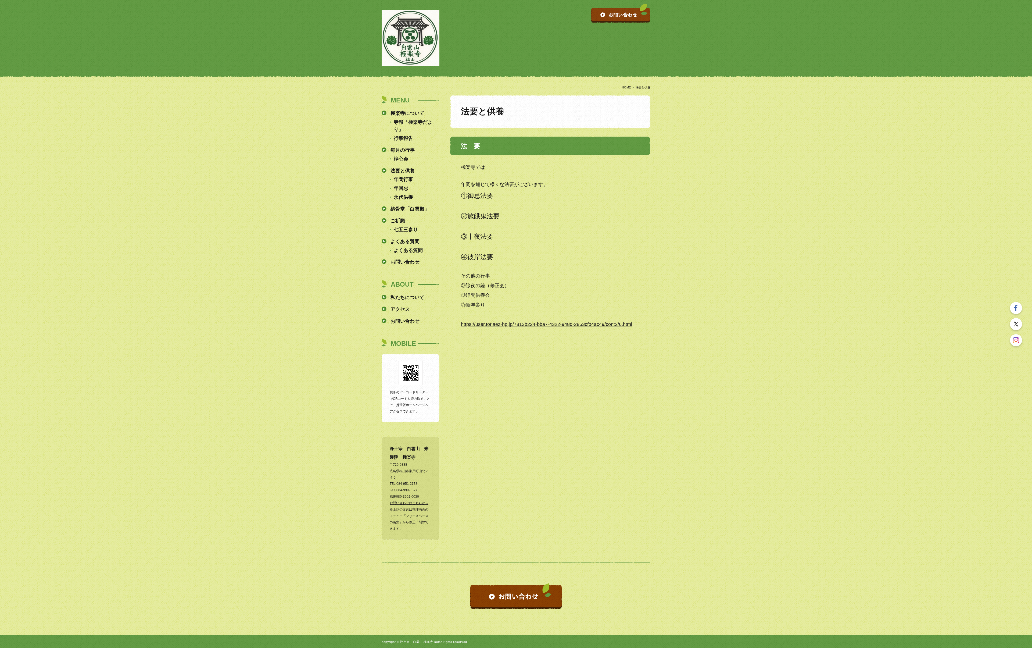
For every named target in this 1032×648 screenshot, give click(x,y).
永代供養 (403, 197)
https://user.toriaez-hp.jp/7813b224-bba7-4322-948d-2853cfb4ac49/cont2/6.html (546, 324)
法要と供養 (402, 170)
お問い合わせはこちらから (409, 503)
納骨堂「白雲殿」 (409, 209)
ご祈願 (397, 220)
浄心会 (401, 159)
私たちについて (407, 297)
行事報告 (403, 138)
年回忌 (401, 188)
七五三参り (406, 229)
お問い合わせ (405, 262)
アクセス (400, 309)
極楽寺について (407, 113)
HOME (626, 87)
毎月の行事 (402, 150)
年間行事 (403, 179)
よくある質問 (405, 241)
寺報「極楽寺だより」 (413, 125)
